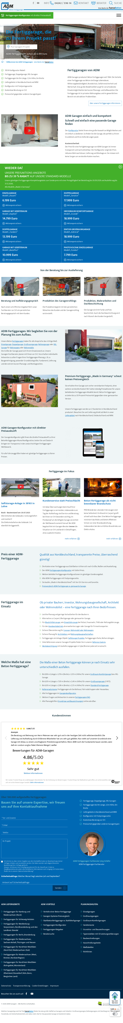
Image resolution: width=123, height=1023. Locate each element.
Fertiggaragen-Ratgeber (53, 929)
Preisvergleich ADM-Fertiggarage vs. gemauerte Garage (64, 586)
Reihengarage (43, 344)
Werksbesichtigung (49, 646)
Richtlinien (87, 951)
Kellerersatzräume (49, 689)
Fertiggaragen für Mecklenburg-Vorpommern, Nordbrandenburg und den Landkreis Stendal (21, 927)
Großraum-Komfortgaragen (94, 920)
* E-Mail (4, 825)
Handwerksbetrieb (55, 626)
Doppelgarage (17, 344)
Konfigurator (73, 130)
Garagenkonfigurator (68, 693)
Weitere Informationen (33, 773)
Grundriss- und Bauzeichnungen (96, 929)
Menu (119, 15)
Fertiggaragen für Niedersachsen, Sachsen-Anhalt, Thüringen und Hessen (20, 941)
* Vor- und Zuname (9, 818)
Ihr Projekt (7, 841)
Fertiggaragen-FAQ (82, 697)
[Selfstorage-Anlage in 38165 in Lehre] (20, 487)
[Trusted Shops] (115, 782)
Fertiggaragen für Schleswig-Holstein (19, 919)
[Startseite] (2, 62)
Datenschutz (6, 985)
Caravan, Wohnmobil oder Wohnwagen (78, 630)
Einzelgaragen (89, 911)
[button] (118, 285)
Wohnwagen (15, 347)
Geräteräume (88, 925)
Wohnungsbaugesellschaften (82, 634)
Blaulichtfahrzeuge (52, 622)
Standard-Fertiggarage (100, 685)
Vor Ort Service (115, 1002)
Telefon (5, 832)
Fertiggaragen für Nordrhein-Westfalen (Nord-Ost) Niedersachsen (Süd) (20, 948)
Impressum (54, 985)
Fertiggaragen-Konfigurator (60, 570)
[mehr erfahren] (20, 287)
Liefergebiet (70, 415)
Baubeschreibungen (91, 938)
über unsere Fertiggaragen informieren (105, 103)
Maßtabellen (88, 947)
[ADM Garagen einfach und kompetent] (29, 131)
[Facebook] (33, 3)
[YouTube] (38, 3)
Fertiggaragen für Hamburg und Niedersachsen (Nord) (17, 913)
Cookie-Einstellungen (40, 985)
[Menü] (119, 1007)
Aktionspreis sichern (13, 205)
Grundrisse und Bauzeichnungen (70, 701)
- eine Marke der (29, 62)
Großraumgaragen (90, 916)
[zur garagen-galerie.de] (110, 1005)
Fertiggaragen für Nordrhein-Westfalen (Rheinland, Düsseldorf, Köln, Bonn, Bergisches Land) (20, 973)
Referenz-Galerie (99, 642)
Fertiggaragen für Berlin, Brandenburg (19, 934)
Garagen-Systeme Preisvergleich (56, 916)
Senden (58, 888)
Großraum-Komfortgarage (100, 674)
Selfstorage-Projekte (76, 638)
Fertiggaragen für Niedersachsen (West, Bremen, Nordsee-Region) (20, 956)
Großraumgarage (31, 344)
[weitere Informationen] (120, 166)
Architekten (63, 634)
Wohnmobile (29, 347)
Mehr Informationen (37, 782)
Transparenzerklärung (21, 985)
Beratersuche (48, 934)
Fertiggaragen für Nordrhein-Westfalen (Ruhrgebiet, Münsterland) (20, 964)
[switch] (115, 1013)
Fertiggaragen (17, 341)
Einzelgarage (6, 344)
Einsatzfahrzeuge (71, 622)
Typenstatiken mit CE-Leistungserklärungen (101, 934)
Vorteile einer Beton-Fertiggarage (57, 911)
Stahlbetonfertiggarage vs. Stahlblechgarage (61, 920)
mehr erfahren (71, 538)
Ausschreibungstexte (92, 942)
